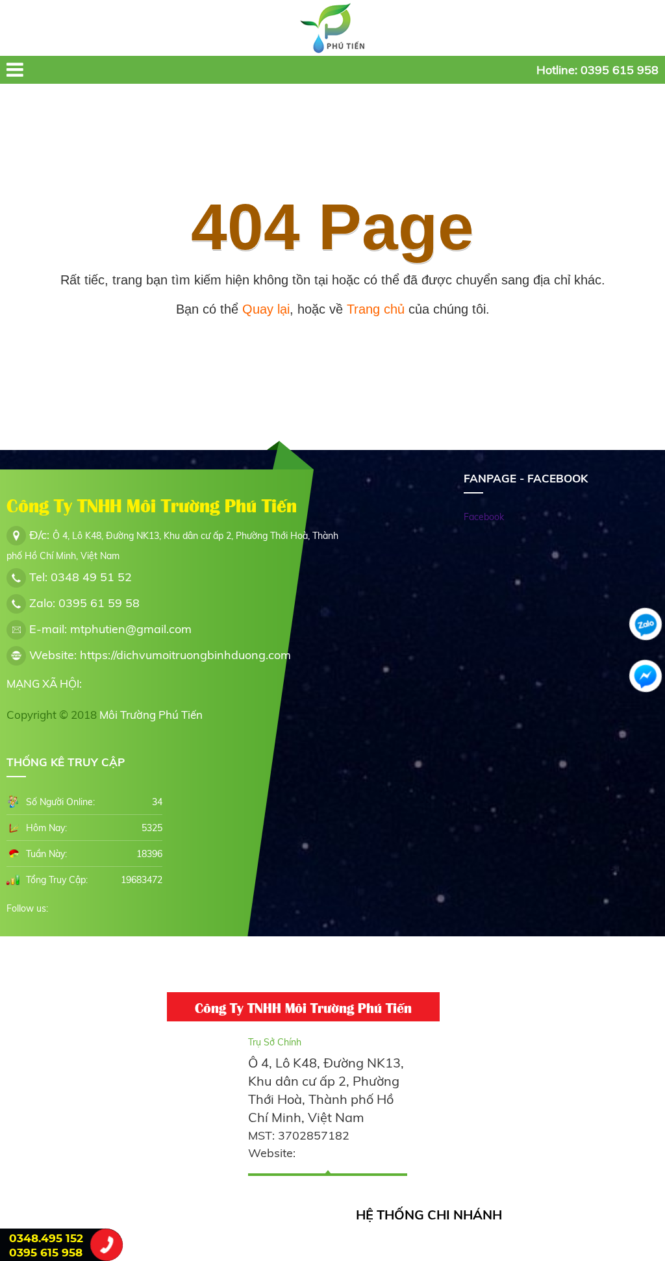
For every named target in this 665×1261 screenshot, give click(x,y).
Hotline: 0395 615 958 (597, 69)
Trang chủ (376, 309)
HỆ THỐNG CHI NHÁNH (429, 1214)
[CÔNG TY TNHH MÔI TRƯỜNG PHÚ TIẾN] (332, 27)
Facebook (484, 517)
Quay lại (266, 309)
